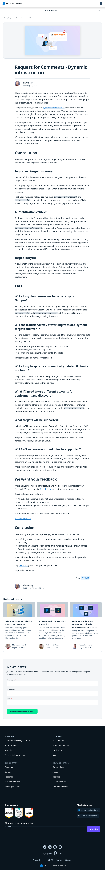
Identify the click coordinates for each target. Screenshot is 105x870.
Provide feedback (23, 518)
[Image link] (9, 813)
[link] (19, 627)
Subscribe (93, 829)
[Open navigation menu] (101, 3)
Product (85, 577)
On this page (51, 10)
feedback (23, 565)
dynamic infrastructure (53, 107)
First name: (11, 680)
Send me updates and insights (22, 711)
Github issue (46, 489)
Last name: (11, 689)
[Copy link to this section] (39, 153)
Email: (9, 698)
